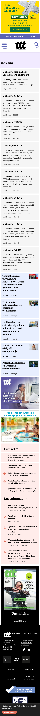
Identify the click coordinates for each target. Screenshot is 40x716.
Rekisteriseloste (26, 643)
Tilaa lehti (8, 36)
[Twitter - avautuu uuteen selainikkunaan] (29, 650)
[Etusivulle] (21, 45)
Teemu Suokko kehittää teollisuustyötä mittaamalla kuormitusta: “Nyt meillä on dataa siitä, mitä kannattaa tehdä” (21, 555)
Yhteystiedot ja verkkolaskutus (28, 677)
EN (27, 36)
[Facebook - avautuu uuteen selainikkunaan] (23, 650)
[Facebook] (31, 36)
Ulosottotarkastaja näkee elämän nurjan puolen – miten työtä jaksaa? (22, 541)
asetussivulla (6, 708)
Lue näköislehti (20, 621)
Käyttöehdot (25, 645)
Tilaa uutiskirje (18, 36)
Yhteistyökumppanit (27, 641)
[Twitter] (34, 36)
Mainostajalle (11, 679)
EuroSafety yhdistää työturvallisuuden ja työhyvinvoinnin (22, 506)
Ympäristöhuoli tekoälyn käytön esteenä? (21, 517)
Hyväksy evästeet (9, 712)
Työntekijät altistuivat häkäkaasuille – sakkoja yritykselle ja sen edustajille (22, 529)
